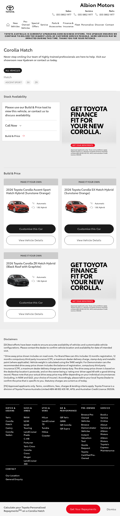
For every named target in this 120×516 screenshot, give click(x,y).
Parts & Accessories (55, 24)
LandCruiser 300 (30, 462)
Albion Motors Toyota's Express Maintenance (107, 444)
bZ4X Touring (28, 426)
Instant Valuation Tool (86, 438)
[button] (15, 136)
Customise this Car (31, 228)
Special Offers (35, 24)
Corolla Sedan (9, 433)
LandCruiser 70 (48, 422)
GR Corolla (65, 424)
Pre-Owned (88, 408)
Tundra (45, 427)
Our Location (13, 475)
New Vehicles (15, 24)
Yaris (8, 417)
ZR (36, 82)
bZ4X (26, 421)
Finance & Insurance (68, 24)
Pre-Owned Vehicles (25, 24)
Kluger (27, 456)
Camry (9, 427)
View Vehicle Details (31, 240)
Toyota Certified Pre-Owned (88, 455)
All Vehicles (12, 70)
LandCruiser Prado (30, 433)
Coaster (46, 435)
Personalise (87, 24)
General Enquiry (14, 479)
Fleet (77, 24)
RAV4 (27, 417)
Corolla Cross (28, 451)
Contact (109, 24)
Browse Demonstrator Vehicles (88, 428)
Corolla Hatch (9, 422)
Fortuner (28, 442)
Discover (99, 24)
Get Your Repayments (83, 509)
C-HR (27, 438)
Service (44, 24)
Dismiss (111, 509)
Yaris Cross (29, 446)
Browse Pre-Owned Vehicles (87, 417)
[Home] (8, 24)
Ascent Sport (13, 82)
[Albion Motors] (10, 9)
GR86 (63, 421)
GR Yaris (64, 417)
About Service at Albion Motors (105, 429)
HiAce (45, 431)
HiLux (45, 417)
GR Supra (65, 428)
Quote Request (85, 446)
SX (28, 82)
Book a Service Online (104, 417)
